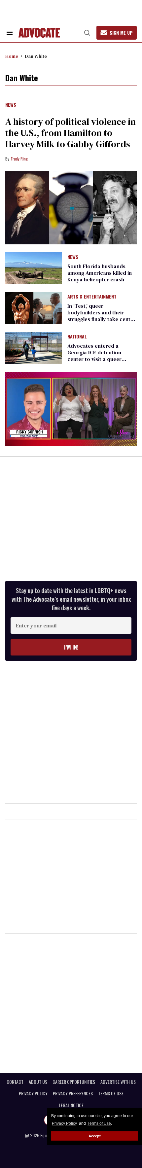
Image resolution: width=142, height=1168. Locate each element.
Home (11, 56)
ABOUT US (38, 1082)
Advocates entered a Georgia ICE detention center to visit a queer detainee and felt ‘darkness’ (101, 355)
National (77, 337)
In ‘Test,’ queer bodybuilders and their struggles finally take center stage (101, 315)
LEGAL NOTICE (71, 1105)
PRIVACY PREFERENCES (73, 1093)
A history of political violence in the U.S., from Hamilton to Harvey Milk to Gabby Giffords (70, 132)
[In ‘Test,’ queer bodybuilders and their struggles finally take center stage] (33, 307)
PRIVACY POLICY (33, 1093)
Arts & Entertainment (92, 297)
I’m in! (71, 647)
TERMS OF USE (111, 1093)
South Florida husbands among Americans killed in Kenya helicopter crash (99, 273)
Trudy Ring (19, 158)
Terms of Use (99, 1123)
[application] (71, 409)
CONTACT (15, 1082)
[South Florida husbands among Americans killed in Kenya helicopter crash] (33, 268)
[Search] (87, 33)
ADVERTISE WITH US (118, 1082)
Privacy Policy (64, 1123)
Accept (95, 1136)
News (10, 105)
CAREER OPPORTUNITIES (74, 1082)
